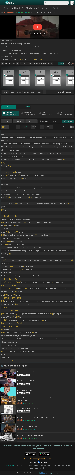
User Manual (68, 446)
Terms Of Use (26, 446)
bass (39, 92)
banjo (32, 92)
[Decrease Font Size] (18, 127)
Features (16, 446)
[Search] (66, 3)
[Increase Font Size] (33, 127)
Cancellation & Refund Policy (52, 446)
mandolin (26, 92)
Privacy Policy (36, 446)
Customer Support (37, 449)
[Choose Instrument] (44, 92)
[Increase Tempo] (17, 63)
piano (12, 92)
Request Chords (24, 375)
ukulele (19, 92)
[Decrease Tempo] (2, 63)
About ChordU (7, 446)
